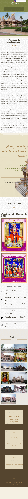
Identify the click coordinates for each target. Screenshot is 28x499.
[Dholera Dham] (14, 3)
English (18, 1)
